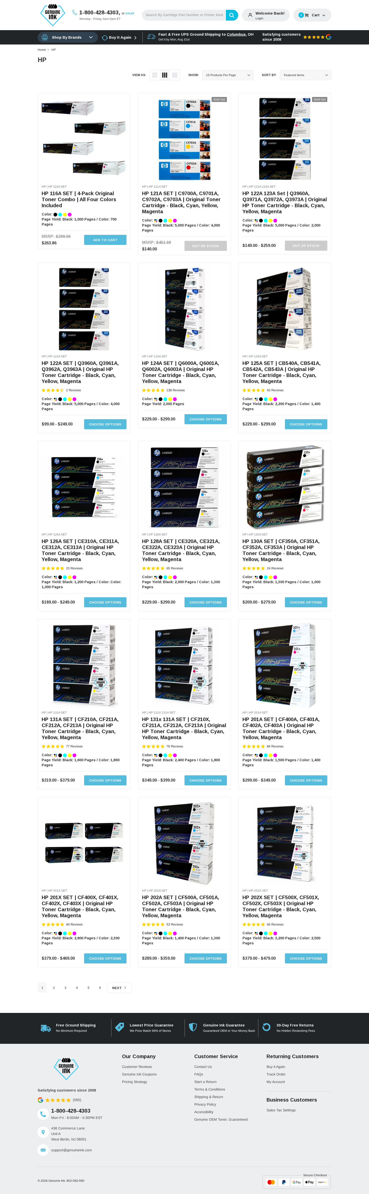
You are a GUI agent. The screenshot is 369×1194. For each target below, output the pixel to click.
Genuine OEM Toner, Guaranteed (221, 1119)
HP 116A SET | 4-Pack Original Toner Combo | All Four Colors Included (79, 199)
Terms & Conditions (209, 1089)
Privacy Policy (205, 1104)
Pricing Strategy (134, 1082)
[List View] (155, 75)
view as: (139, 75)
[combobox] (190, 15)
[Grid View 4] (175, 75)
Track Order (276, 1074)
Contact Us (203, 1067)
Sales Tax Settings (281, 1110)
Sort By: (269, 75)
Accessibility (203, 1112)
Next (117, 988)
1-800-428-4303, (100, 12)
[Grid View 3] (165, 75)
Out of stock (205, 246)
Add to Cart (105, 240)
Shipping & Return (208, 1097)
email (129, 13)
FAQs (198, 1074)
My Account (276, 1082)
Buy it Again (120, 37)
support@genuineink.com (71, 1150)
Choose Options (105, 424)
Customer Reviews (137, 1067)
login (259, 18)
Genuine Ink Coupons (139, 1074)
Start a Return (205, 1082)
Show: (193, 75)
